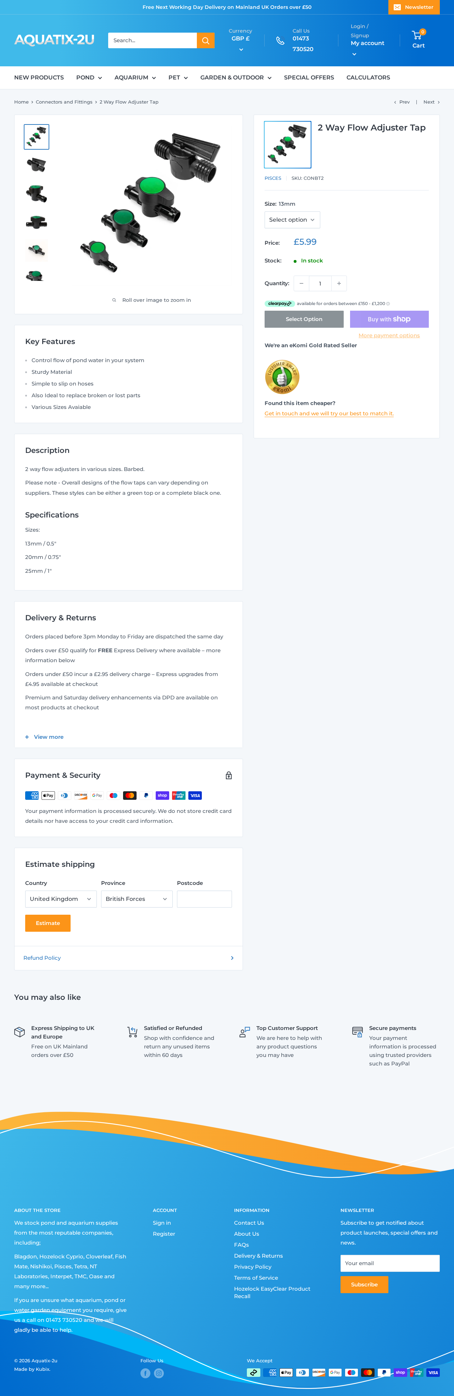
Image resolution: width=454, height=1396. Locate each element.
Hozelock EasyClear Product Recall (272, 1292)
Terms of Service (256, 1277)
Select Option (304, 319)
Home (21, 102)
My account (367, 43)
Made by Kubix (31, 1369)
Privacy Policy (252, 1266)
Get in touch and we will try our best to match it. (329, 413)
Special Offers (309, 77)
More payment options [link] (389, 335)
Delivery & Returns (258, 1255)
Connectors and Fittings (64, 102)
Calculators (368, 77)
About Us (246, 1233)
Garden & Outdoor (232, 77)
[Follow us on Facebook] (145, 1373)
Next (428, 102)
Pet (174, 77)
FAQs (241, 1244)
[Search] (206, 40)
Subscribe (364, 1284)
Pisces (273, 178)
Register (164, 1233)
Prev (404, 102)
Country (36, 883)
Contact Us (249, 1222)
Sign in (162, 1222)
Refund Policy (42, 957)
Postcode (190, 883)
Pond (85, 77)
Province (113, 883)
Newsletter (419, 7)
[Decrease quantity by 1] (301, 283)
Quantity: (277, 283)
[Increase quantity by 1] (339, 283)
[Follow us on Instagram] (159, 1373)
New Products (39, 77)
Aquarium (131, 77)
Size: (280, 203)
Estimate (48, 923)
